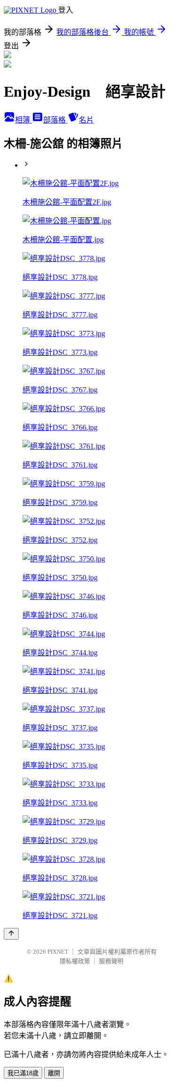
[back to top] (11, 934)
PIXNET (58, 951)
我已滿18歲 (23, 1073)
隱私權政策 (75, 961)
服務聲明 (111, 961)
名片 (86, 120)
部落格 (55, 120)
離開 (54, 1073)
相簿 (23, 120)
